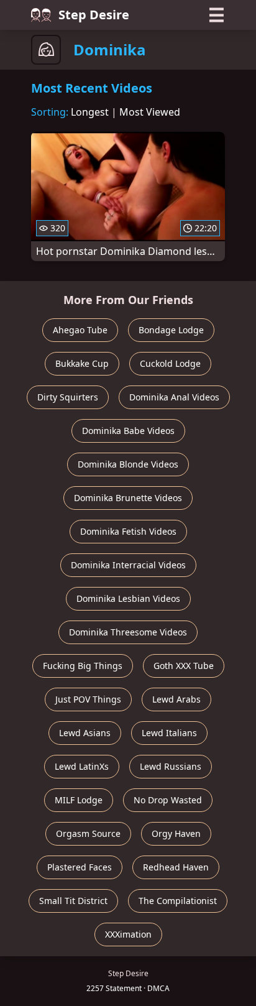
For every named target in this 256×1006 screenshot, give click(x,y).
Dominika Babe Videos (128, 430)
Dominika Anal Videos (174, 397)
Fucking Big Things (82, 665)
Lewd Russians (170, 766)
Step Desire (93, 14)
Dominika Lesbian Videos (128, 598)
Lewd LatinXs (82, 766)
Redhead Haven (176, 867)
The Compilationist (178, 901)
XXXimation (128, 934)
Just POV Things (88, 699)
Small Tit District (73, 901)
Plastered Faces (79, 867)
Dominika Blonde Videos (128, 464)
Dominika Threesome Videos (128, 632)
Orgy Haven (176, 833)
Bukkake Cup (82, 363)
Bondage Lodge (171, 330)
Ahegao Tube (80, 330)
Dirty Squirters (67, 397)
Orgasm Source (88, 833)
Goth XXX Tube (183, 665)
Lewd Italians (169, 733)
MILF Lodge (79, 800)
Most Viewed (149, 112)
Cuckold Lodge (170, 363)
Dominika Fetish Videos (128, 531)
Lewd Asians (85, 733)
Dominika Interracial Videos (128, 565)
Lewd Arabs (176, 699)
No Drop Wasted (168, 800)
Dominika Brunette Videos (128, 498)
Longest (90, 112)
